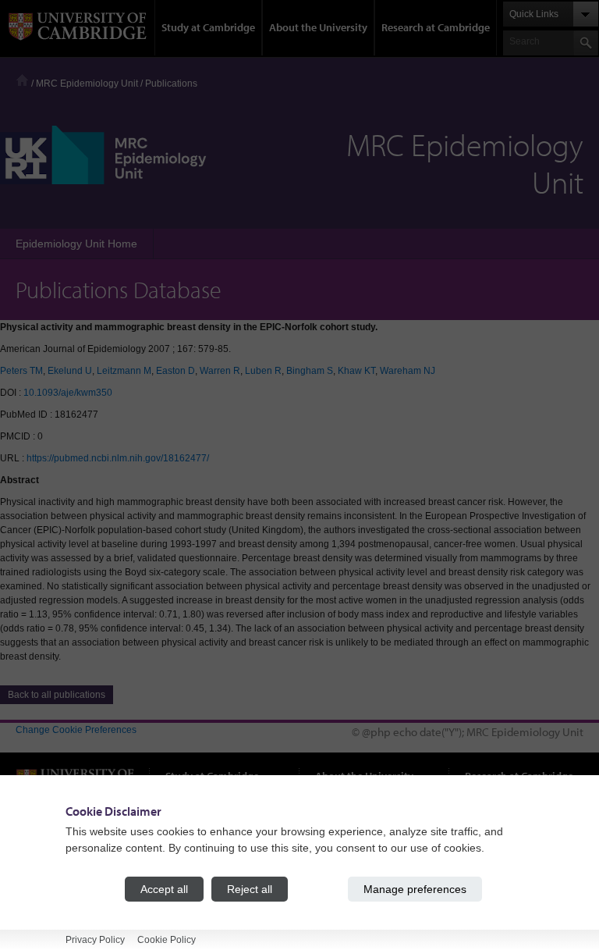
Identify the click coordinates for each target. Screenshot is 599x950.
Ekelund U (70, 370)
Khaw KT (356, 370)
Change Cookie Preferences (76, 729)
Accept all (164, 889)
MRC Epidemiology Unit (87, 83)
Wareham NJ (407, 370)
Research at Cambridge (435, 27)
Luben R (263, 370)
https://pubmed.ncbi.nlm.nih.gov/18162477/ (118, 458)
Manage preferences (414, 889)
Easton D (175, 370)
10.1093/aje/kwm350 (67, 392)
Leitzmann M (124, 370)
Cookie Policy (166, 939)
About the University (318, 27)
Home (22, 80)
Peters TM (21, 370)
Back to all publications (56, 694)
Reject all (249, 889)
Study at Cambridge (208, 27)
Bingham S (309, 370)
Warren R (220, 370)
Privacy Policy (95, 939)
